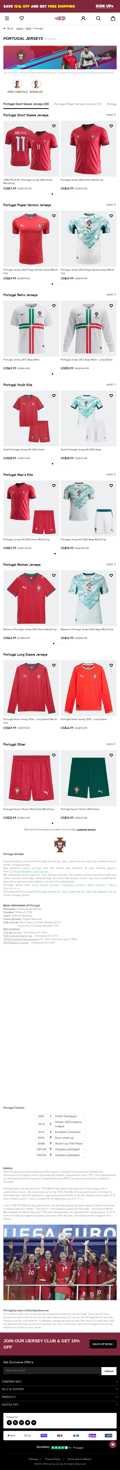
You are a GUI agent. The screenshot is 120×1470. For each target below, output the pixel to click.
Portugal (38, 29)
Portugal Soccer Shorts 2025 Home (80, 809)
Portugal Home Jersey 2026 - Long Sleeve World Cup (30, 721)
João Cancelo (17, 92)
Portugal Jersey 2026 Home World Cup (82, 180)
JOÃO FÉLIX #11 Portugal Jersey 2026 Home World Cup (27, 182)
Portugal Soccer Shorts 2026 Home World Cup (28, 809)
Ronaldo (36, 92)
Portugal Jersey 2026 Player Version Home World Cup (30, 272)
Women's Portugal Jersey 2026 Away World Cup (87, 629)
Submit (109, 1371)
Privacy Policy (52, 1459)
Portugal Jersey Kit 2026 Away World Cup (83, 539)
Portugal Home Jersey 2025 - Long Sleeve (84, 719)
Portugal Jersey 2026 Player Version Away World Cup (87, 272)
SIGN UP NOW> (103, 1344)
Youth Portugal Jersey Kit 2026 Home (23, 449)
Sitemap (33, 1459)
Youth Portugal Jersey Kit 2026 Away (81, 449)
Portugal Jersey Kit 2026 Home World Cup (26, 539)
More (112, 114)
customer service (86, 829)
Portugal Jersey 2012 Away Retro (21, 360)
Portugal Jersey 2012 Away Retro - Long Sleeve (87, 360)
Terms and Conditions (79, 1459)
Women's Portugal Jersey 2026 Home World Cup (30, 629)
